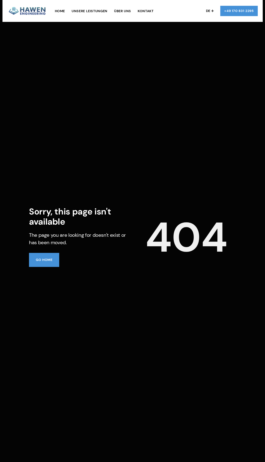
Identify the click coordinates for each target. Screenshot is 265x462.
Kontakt (145, 11)
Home (60, 11)
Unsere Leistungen (89, 11)
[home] (27, 11)
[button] (210, 11)
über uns (122, 11)
